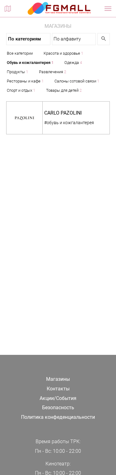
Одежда (73, 62)
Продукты (17, 71)
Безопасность (58, 407)
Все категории (20, 53)
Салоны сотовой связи (76, 81)
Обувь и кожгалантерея (30, 62)
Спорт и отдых (21, 90)
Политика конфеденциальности (58, 417)
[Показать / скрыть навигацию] (108, 8)
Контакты (58, 389)
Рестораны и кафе (25, 81)
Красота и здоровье (63, 53)
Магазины (58, 379)
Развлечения (52, 71)
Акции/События (58, 398)
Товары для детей (64, 90)
